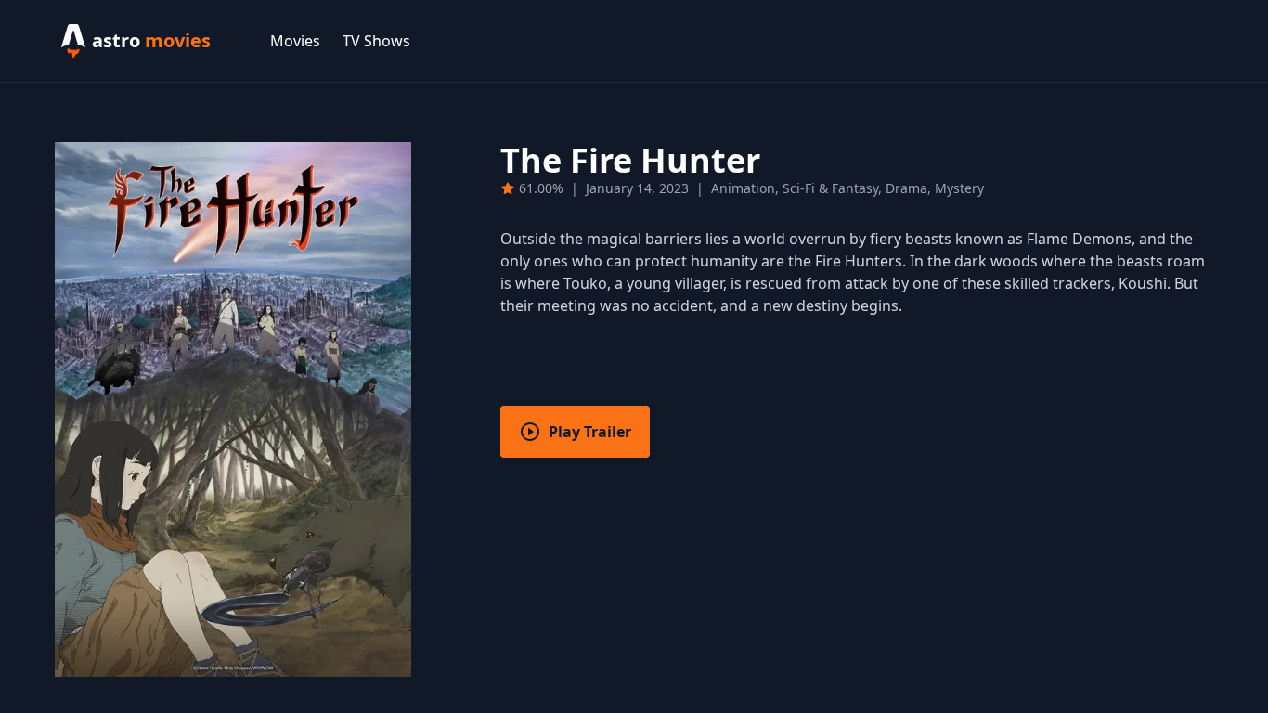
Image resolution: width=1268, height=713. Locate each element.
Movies (295, 41)
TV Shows (376, 41)
